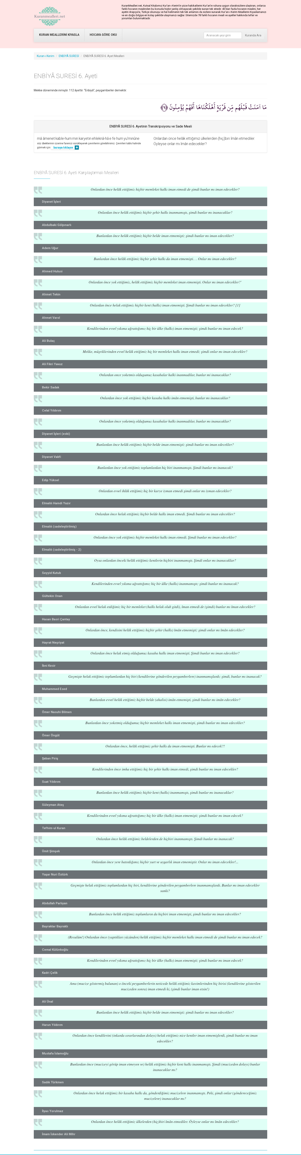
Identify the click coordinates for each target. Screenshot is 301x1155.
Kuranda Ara (253, 35)
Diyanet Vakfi (51, 457)
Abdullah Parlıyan (54, 903)
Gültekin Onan (52, 596)
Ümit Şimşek (51, 851)
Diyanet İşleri (51, 201)
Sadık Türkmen (53, 1082)
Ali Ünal (47, 1001)
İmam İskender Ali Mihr (58, 1134)
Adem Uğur (50, 248)
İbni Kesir (48, 666)
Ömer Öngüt (51, 735)
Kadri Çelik (50, 973)
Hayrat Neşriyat (53, 642)
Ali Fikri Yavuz (52, 364)
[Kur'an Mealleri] (50, 16)
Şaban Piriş (50, 758)
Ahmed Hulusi (52, 271)
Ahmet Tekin (51, 294)
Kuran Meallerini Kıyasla (59, 35)
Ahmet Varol (51, 318)
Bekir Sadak (50, 387)
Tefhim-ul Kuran (53, 828)
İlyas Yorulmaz (52, 1111)
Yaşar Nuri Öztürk (55, 874)
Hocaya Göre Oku (103, 35)
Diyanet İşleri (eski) (56, 434)
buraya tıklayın (63, 147)
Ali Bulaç (48, 341)
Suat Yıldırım (51, 782)
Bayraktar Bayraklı (55, 926)
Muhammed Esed (54, 689)
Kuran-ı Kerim (45, 56)
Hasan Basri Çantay (56, 619)
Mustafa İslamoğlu (55, 1053)
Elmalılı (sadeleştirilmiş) (59, 526)
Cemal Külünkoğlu (55, 950)
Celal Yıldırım (51, 410)
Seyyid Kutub (51, 573)
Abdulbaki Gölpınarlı (56, 225)
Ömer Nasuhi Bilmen (57, 712)
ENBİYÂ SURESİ (69, 56)
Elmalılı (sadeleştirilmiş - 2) (61, 549)
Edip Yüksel (50, 480)
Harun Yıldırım (52, 1025)
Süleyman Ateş (53, 805)
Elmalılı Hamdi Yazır (56, 503)
